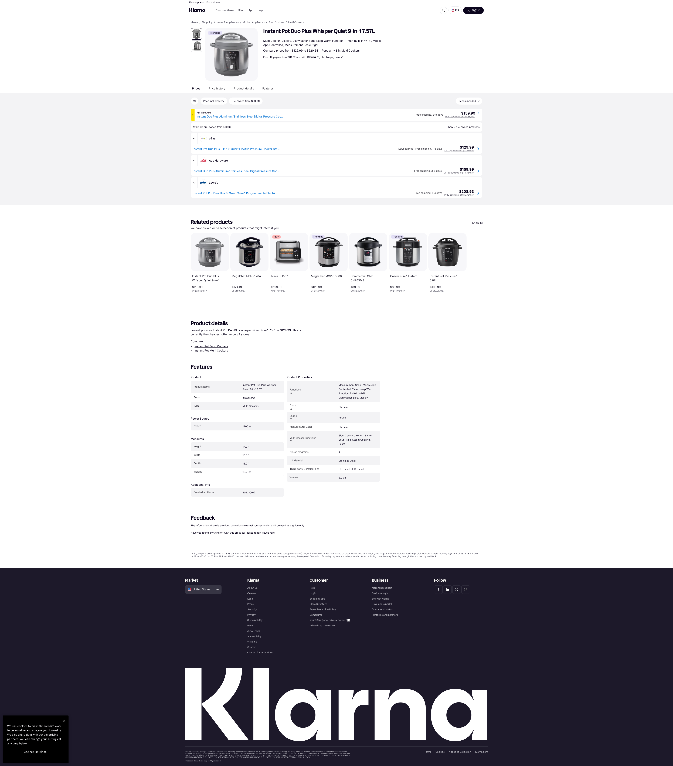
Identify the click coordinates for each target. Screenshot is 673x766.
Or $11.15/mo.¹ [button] (238, 290)
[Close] (64, 721)
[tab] (196, 88)
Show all (477, 223)
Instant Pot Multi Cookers (211, 350)
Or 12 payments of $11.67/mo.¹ (459, 150)
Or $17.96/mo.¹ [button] (278, 290)
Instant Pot (249, 397)
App (251, 10)
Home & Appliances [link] (227, 22)
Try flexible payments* (330, 57)
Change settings (35, 752)
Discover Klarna (225, 10)
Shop (241, 10)
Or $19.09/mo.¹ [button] (437, 290)
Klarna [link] (194, 22)
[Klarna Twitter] (456, 589)
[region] (36, 739)
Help (260, 10)
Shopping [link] (207, 22)
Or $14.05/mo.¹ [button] (397, 290)
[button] (455, 10)
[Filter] (194, 101)
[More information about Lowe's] (194, 182)
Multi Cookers (350, 50)
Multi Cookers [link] (296, 22)
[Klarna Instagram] (465, 589)
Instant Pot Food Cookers (211, 346)
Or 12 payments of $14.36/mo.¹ (460, 116)
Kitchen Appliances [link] (254, 22)
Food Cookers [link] (276, 22)
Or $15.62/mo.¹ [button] (358, 290)
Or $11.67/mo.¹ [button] (318, 290)
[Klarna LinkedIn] (447, 589)
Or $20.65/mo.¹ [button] (199, 290)
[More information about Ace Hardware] (194, 160)
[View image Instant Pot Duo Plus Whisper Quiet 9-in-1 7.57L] (196, 34)
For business (213, 2)
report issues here (264, 532)
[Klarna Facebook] (438, 589)
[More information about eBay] (194, 138)
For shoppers (196, 2)
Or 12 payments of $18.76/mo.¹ (459, 194)
